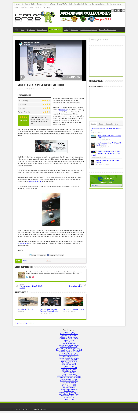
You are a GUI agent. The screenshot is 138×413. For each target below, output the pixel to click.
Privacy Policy (41, 4)
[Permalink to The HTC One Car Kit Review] (73, 306)
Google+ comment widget (21, 323)
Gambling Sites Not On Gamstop (69, 355)
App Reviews (31, 30)
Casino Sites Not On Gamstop (69, 339)
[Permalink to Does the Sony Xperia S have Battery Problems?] (92, 165)
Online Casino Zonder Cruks (78, 4)
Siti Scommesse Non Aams (69, 334)
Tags (116, 124)
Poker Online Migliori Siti (69, 395)
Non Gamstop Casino (28, 4)
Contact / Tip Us (62, 4)
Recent (101, 124)
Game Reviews (42, 30)
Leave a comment (58, 88)
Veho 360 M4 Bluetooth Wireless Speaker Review (49, 310)
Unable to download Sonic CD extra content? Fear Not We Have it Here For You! (105, 153)
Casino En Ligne (69, 332)
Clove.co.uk (63, 110)
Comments (109, 124)
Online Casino (69, 342)
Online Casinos (69, 340)
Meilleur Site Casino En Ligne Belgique (69, 376)
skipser (31, 323)
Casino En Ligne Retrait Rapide (23, 7)
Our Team (52, 4)
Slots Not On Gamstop (69, 363)
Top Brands (95, 185)
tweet (25, 260)
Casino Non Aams (69, 387)
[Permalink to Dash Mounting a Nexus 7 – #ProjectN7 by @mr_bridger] (93, 147)
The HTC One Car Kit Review (73, 309)
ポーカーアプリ (69, 397)
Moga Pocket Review (25, 309)
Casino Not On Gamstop (43, 7)
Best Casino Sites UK (69, 353)
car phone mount (23, 243)
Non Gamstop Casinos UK (69, 360)
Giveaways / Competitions (89, 30)
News (22, 30)
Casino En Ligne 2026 (69, 386)
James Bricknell (28, 88)
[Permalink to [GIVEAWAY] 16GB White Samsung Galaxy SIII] (94, 137)
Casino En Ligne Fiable (69, 374)
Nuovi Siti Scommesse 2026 (69, 381)
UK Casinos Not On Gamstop (69, 337)
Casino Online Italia (69, 373)
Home (17, 30)
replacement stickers (35, 181)
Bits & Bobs (74, 30)
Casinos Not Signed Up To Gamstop (69, 351)
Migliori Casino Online (69, 369)
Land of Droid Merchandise (107, 30)
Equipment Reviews (55, 29)
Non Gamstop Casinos (114, 4)
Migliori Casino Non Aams (69, 389)
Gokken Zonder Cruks (69, 343)
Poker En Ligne (69, 391)
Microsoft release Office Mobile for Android (31, 286)
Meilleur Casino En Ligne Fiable (69, 358)
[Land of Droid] (35, 21)
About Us (17, 4)
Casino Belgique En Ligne (69, 379)
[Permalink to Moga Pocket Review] (28, 306)
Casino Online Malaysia (69, 382)
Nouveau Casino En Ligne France (69, 392)
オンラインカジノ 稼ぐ (69, 384)
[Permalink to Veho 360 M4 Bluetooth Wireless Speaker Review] (51, 306)
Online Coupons (106, 182)
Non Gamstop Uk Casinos (97, 4)
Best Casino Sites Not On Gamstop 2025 (69, 348)
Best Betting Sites (69, 356)
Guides (66, 30)
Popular (93, 124)
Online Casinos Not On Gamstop (69, 345)
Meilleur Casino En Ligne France (69, 394)
